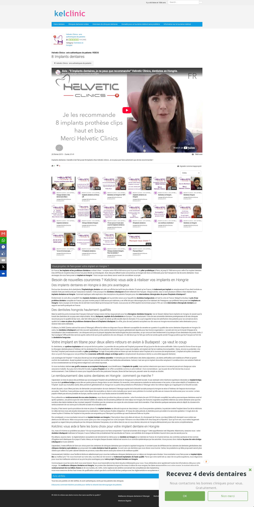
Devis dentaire (59, 24)
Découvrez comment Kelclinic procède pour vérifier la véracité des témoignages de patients (86, 485)
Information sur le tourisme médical (177, 24)
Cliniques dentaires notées (78, 24)
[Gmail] (3, 233)
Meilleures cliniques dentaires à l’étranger (134, 496)
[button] (206, 473)
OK (185, 496)
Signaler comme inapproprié (190, 166)
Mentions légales (124, 501)
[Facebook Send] (3, 247)
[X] (3, 266)
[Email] (3, 260)
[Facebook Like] (3, 253)
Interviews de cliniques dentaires (105, 24)
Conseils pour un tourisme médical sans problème (140, 24)
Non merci (228, 496)
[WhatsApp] (3, 240)
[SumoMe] (3, 273)
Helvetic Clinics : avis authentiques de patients (73, 63)
